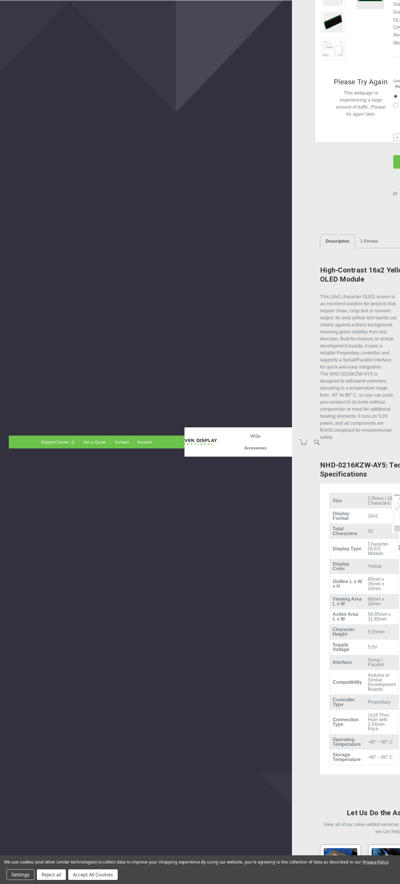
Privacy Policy (375, 862)
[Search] (317, 442)
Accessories (255, 448)
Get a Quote (94, 442)
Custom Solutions (255, 459)
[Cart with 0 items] (303, 442)
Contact (121, 442)
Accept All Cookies (93, 874)
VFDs (255, 436)
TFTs (244, 412)
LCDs (266, 412)
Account (144, 442)
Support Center (56, 442)
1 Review (369, 241)
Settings (20, 874)
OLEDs (255, 424)
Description (337, 241)
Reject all (51, 874)
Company (255, 471)
